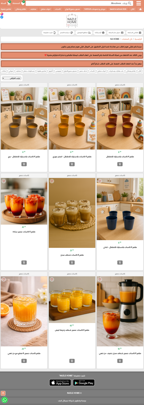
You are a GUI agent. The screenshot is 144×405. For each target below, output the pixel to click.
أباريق (51, 71)
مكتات (4, 71)
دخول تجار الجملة (116, 32)
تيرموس (58, 71)
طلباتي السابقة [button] (134, 32)
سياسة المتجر (66, 32)
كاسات (58, 9)
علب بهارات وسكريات (116, 71)
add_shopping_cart (120, 164)
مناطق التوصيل (84, 32)
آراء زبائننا (100, 32)
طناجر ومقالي (20, 9)
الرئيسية (138, 39)
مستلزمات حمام (29, 71)
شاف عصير (83, 71)
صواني (11, 71)
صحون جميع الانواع (72, 9)
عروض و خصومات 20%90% (94, 9)
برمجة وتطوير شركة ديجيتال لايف (72, 401)
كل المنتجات (127, 39)
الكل (132, 9)
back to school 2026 (118, 9)
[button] (19, 3)
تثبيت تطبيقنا (49, 32)
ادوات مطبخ (45, 9)
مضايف (33, 9)
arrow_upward (3, 393)
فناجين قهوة (41, 71)
